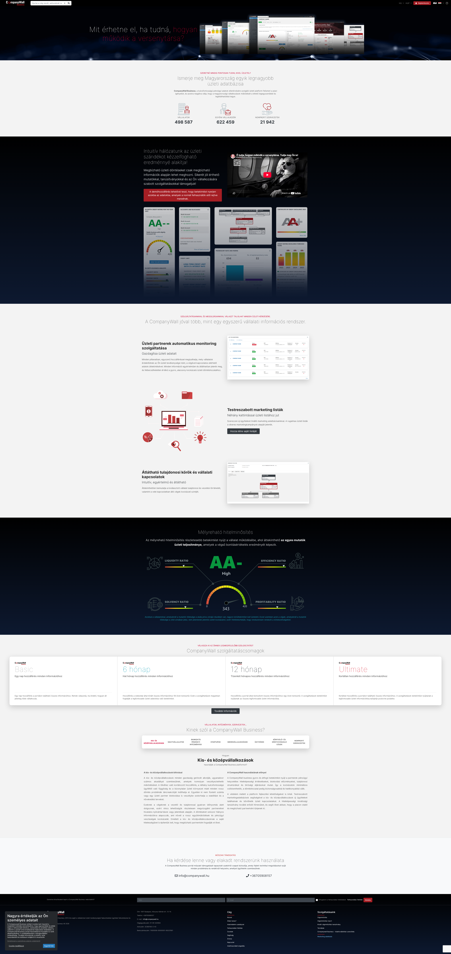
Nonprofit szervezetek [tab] (299, 742)
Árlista (229, 939)
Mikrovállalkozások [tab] (237, 742)
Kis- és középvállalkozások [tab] (154, 742)
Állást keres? (231, 921)
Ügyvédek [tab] (259, 742)
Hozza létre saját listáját (243, 431)
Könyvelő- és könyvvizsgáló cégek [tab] (279, 742)
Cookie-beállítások (16, 946)
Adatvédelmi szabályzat (235, 924)
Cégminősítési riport (324, 921)
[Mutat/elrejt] (64, 3)
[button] (438, 3)
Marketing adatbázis (324, 936)
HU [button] (400, 3)
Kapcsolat (230, 942)
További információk (225, 711)
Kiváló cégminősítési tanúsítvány (328, 924)
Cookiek (230, 932)
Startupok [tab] (216, 742)
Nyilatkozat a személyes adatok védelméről (23, 941)
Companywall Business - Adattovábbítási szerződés (335, 932)
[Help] (447, 3)
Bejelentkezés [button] (423, 3)
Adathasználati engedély (236, 946)
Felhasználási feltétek (355, 900)
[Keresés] (68, 3)
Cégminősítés (322, 917)
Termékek (320, 928)
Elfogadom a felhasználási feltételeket (332, 900)
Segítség (230, 935)
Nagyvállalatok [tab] (176, 742)
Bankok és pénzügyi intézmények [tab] (196, 742)
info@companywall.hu (194, 875)
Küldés (368, 900)
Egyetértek (49, 946)
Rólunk (229, 917)
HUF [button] (408, 3)
